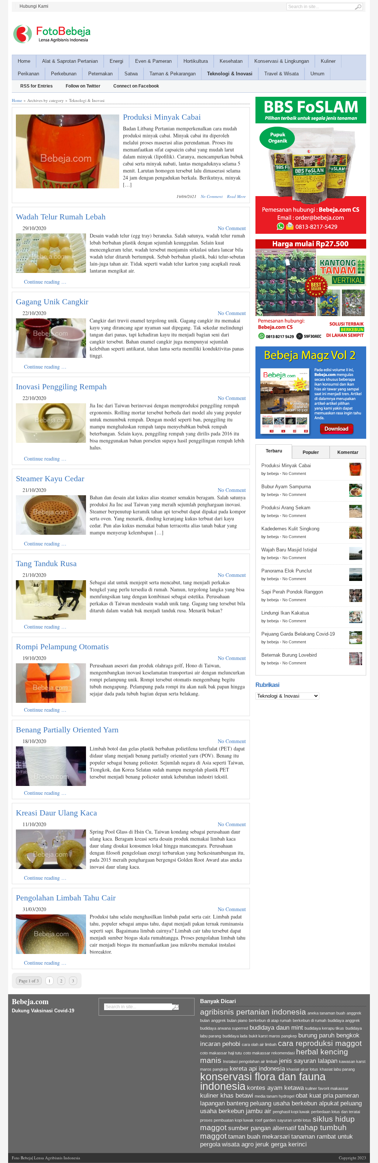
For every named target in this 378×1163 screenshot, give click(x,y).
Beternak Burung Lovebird (289, 655)
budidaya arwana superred (224, 1028)
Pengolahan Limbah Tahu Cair (66, 897)
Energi (116, 61)
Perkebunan (63, 73)
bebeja (273, 473)
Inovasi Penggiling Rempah (61, 386)
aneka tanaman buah (326, 1013)
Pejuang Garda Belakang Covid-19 (298, 634)
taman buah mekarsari (259, 1136)
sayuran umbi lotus (294, 1120)
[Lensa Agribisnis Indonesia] (51, 34)
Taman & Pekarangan (173, 73)
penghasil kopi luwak (291, 1111)
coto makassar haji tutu (221, 1053)
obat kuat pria (314, 1095)
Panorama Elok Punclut (286, 571)
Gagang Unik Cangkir (52, 301)
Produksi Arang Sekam (285, 507)
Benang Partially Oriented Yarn (67, 729)
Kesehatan (231, 61)
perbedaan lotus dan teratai (335, 1111)
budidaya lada (235, 1036)
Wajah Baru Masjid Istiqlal (289, 550)
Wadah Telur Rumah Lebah (61, 216)
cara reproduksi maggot (320, 1043)
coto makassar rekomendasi (269, 1053)
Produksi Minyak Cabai (162, 117)
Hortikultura (195, 61)
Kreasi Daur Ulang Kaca (56, 812)
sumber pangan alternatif (262, 1128)
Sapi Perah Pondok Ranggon (292, 592)
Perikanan (28, 73)
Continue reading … (45, 281)
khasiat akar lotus (302, 1069)
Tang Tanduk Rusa (46, 563)
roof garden (265, 1120)
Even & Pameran (153, 61)
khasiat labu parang (337, 1069)
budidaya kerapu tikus (324, 1028)
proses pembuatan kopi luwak (227, 1120)
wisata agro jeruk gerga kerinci (264, 1144)
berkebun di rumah (309, 1020)
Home (24, 61)
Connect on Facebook (136, 86)
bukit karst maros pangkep (273, 1036)
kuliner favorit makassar (326, 1088)
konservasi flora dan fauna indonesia (263, 1081)
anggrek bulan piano (229, 1020)
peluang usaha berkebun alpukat (294, 1103)
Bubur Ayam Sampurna (286, 486)
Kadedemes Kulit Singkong (290, 528)
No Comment (212, 196)
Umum (317, 73)
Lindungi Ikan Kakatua (285, 613)
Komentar (347, 452)
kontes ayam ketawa (275, 1087)
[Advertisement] (231, 32)
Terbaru (274, 451)
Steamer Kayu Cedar (50, 478)
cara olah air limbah (259, 1044)
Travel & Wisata (281, 73)
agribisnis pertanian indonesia (253, 1012)
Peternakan (100, 73)
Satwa (131, 73)
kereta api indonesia (257, 1068)
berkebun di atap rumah (270, 1020)
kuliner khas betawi (226, 1095)
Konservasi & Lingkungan (281, 61)
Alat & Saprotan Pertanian (70, 61)
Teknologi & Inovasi (229, 73)
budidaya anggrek (344, 1020)
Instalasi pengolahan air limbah (250, 1061)
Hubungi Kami (34, 6)
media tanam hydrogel (274, 1096)
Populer (311, 452)
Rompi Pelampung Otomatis (62, 646)
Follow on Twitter (83, 86)
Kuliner (328, 61)
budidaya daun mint (276, 1027)
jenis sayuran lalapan (308, 1060)
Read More (236, 196)
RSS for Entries (36, 86)
